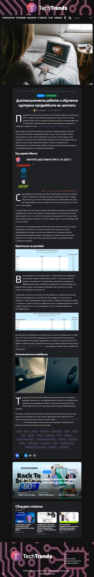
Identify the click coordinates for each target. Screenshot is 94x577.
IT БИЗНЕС (42, 18)
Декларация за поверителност (72, 561)
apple (35, 431)
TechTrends (22, 91)
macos (41, 435)
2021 (19, 431)
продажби (45, 443)
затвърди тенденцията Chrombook (32, 346)
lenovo (31, 435)
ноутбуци (73, 439)
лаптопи (62, 439)
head (75, 431)
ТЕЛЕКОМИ (21, 18)
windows (69, 435)
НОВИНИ (58, 18)
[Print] (34, 455)
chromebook (57, 431)
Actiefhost (51, 574)
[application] (47, 175)
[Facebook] (17, 455)
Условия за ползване (70, 558)
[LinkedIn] (26, 455)
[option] (47, 480)
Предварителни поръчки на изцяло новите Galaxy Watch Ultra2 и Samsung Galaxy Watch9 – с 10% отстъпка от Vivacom (46, 528)
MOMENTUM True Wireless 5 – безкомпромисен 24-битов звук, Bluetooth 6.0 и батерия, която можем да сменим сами (47, 483)
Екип (65, 556)
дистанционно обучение (46, 439)
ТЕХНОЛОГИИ (8, 18)
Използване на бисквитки (71, 563)
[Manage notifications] (3, 573)
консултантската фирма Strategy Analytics (53, 126)
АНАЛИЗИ (31, 18)
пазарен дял (33, 443)
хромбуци (64, 447)
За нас (65, 554)
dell (67, 431)
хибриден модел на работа (36, 447)
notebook (50, 435)
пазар (23, 443)
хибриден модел (68, 443)
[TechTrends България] (47, 7)
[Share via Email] (30, 455)
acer (27, 431)
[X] (21, 455)
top (60, 435)
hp (24, 435)
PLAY (50, 18)
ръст (55, 443)
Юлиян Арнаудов (40, 110)
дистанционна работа (25, 439)
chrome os (45, 431)
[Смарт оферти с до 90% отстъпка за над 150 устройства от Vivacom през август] (25, 517)
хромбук (53, 447)
